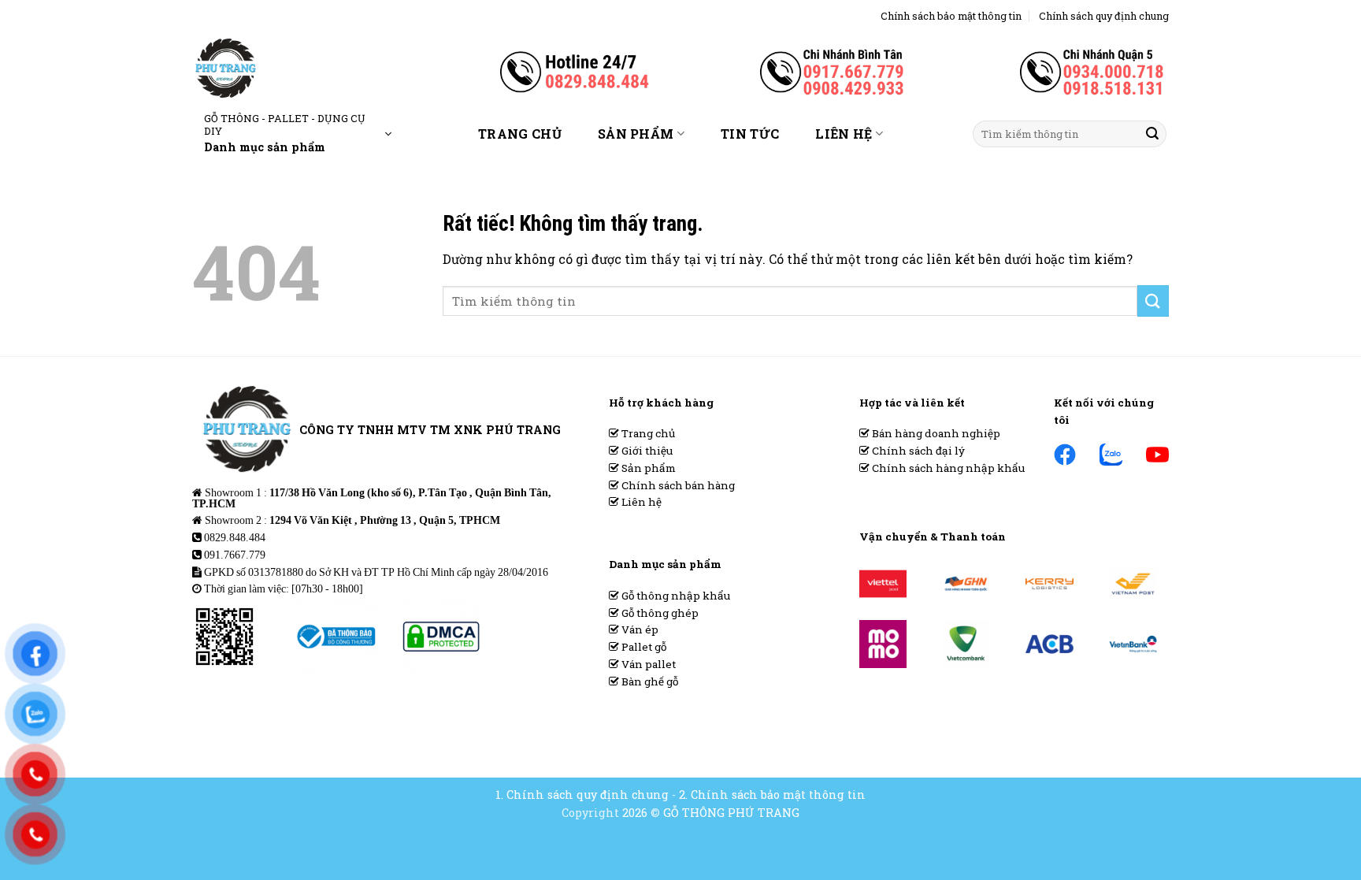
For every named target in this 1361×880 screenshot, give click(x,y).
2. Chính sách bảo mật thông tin (772, 794)
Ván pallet (647, 664)
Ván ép (638, 629)
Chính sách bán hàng (677, 485)
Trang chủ (520, 133)
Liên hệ (843, 133)
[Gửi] (1152, 134)
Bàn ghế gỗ (648, 681)
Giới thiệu (646, 451)
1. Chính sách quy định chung (582, 794)
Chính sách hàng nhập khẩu (947, 468)
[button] (297, 134)
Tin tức (750, 133)
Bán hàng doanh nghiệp (935, 433)
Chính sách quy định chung (1104, 15)
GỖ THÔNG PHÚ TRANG (731, 812)
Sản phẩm (636, 133)
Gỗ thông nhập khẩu (674, 596)
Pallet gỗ (642, 647)
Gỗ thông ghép (659, 613)
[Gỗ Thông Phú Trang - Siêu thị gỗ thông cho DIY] (277, 68)
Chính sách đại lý (917, 451)
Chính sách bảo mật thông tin (951, 15)
